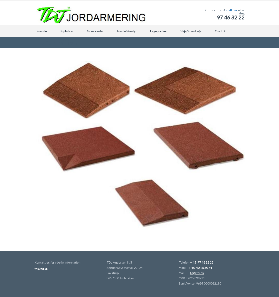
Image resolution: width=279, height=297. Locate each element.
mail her (231, 10)
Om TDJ (220, 31)
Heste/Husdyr (127, 31)
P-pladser (66, 31)
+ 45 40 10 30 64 (200, 267)
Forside (42, 31)
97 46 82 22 (231, 17)
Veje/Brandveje (190, 31)
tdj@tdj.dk (41, 269)
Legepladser (158, 31)
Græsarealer (95, 31)
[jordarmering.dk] (90, 13)
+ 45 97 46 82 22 (201, 262)
